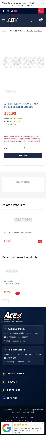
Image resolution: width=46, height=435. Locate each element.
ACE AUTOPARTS (15, 119)
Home (4, 31)
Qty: (5, 148)
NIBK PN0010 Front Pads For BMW (17, 233)
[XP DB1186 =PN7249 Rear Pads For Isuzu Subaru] (10, 91)
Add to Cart (23, 155)
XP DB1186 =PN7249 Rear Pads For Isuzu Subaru (11, 282)
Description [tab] (23, 181)
